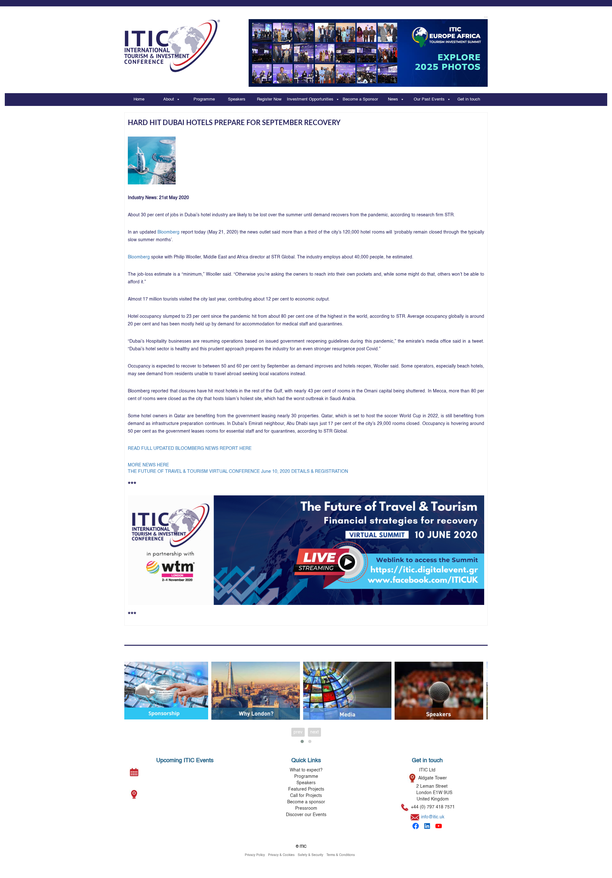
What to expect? (306, 770)
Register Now (269, 99)
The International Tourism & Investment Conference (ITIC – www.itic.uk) (172, 43)
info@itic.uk (432, 817)
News (393, 99)
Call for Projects (306, 795)
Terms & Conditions (340, 855)
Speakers (236, 99)
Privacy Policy (255, 855)
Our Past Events (429, 99)
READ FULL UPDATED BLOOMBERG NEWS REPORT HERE (189, 448)
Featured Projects (306, 789)
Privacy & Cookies (281, 855)
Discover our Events (306, 815)
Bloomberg (139, 257)
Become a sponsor (306, 802)
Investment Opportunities (310, 99)
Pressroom (306, 808)
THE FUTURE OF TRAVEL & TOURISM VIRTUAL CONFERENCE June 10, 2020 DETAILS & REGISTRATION (238, 471)
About (168, 99)
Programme (204, 99)
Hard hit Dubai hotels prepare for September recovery (234, 122)
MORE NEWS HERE (148, 465)
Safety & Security (310, 855)
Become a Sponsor (360, 99)
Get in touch (468, 99)
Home (139, 99)
